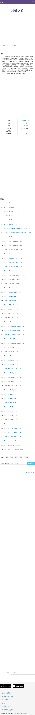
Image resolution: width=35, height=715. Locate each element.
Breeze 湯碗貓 (26, 120)
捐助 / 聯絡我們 (6, 693)
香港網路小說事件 (7, 706)
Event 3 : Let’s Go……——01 (11, 211)
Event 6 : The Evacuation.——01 (12, 237)
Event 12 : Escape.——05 (11, 364)
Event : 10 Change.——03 (11, 317)
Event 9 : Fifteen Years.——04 (12, 305)
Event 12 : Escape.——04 (11, 360)
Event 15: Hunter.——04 (10, 424)
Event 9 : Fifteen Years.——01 (12, 292)
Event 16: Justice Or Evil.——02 (12, 432)
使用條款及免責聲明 (7, 696)
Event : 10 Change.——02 (11, 313)
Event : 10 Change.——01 (11, 309)
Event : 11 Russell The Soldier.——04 (14, 339)
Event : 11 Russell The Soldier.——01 (14, 326)
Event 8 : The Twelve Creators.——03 (14, 279)
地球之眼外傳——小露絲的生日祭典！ (14, 449)
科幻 (8, 45)
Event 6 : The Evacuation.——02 (13, 241)
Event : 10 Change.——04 (11, 322)
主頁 (4, 45)
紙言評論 (14, 673)
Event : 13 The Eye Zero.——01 (12, 368)
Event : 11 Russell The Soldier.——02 (14, 330)
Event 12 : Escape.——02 (11, 351)
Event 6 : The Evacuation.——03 (13, 245)
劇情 (21, 457)
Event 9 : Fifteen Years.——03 (12, 300)
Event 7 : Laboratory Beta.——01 (13, 249)
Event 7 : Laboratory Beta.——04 (13, 262)
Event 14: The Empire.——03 (12, 402)
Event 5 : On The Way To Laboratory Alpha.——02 (17, 232)
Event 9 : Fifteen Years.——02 (12, 296)
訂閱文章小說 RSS (8, 710)
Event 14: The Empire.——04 (12, 407)
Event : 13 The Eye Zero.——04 (12, 381)
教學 (3, 703)
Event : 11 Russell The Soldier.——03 (14, 334)
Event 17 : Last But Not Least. (12, 445)
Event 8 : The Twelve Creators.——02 (14, 275)
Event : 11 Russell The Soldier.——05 (14, 343)
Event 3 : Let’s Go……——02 (11, 215)
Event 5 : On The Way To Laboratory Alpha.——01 (17, 228)
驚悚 (7, 457)
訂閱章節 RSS (30, 472)
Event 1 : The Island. (9, 203)
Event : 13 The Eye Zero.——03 (12, 377)
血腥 (16, 457)
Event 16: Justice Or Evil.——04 (12, 441)
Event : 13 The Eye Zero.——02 (12, 373)
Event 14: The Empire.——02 (12, 398)
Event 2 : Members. (8, 207)
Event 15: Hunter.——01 (10, 411)
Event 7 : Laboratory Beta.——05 (13, 266)
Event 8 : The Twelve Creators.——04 (14, 283)
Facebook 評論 (6, 673)
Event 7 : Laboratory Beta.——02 (13, 254)
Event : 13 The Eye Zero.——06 (12, 390)
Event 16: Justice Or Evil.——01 (12, 428)
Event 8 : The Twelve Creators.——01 (14, 271)
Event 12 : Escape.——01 (11, 347)
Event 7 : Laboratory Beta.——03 (13, 258)
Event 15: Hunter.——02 (10, 415)
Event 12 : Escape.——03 (11, 356)
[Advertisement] (17, 30)
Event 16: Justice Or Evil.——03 (12, 436)
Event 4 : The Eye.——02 (10, 224)
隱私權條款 (5, 700)
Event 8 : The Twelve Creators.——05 (14, 288)
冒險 (11, 457)
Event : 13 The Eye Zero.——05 (12, 385)
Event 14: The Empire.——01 (12, 394)
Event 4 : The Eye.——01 (10, 220)
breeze (26, 457)
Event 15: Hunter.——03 (10, 419)
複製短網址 (31, 463)
